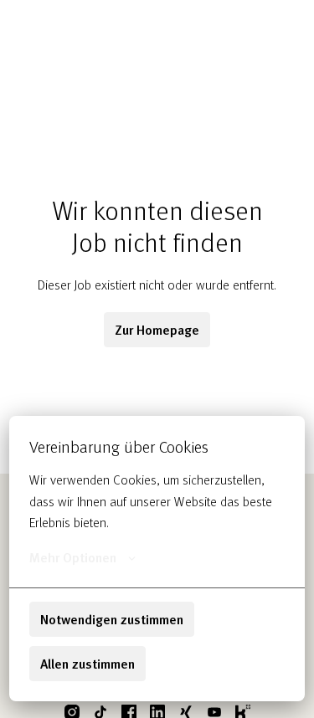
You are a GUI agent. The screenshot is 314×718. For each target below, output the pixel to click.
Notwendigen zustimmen (111, 619)
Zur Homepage (157, 330)
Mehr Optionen (72, 557)
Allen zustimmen (87, 664)
